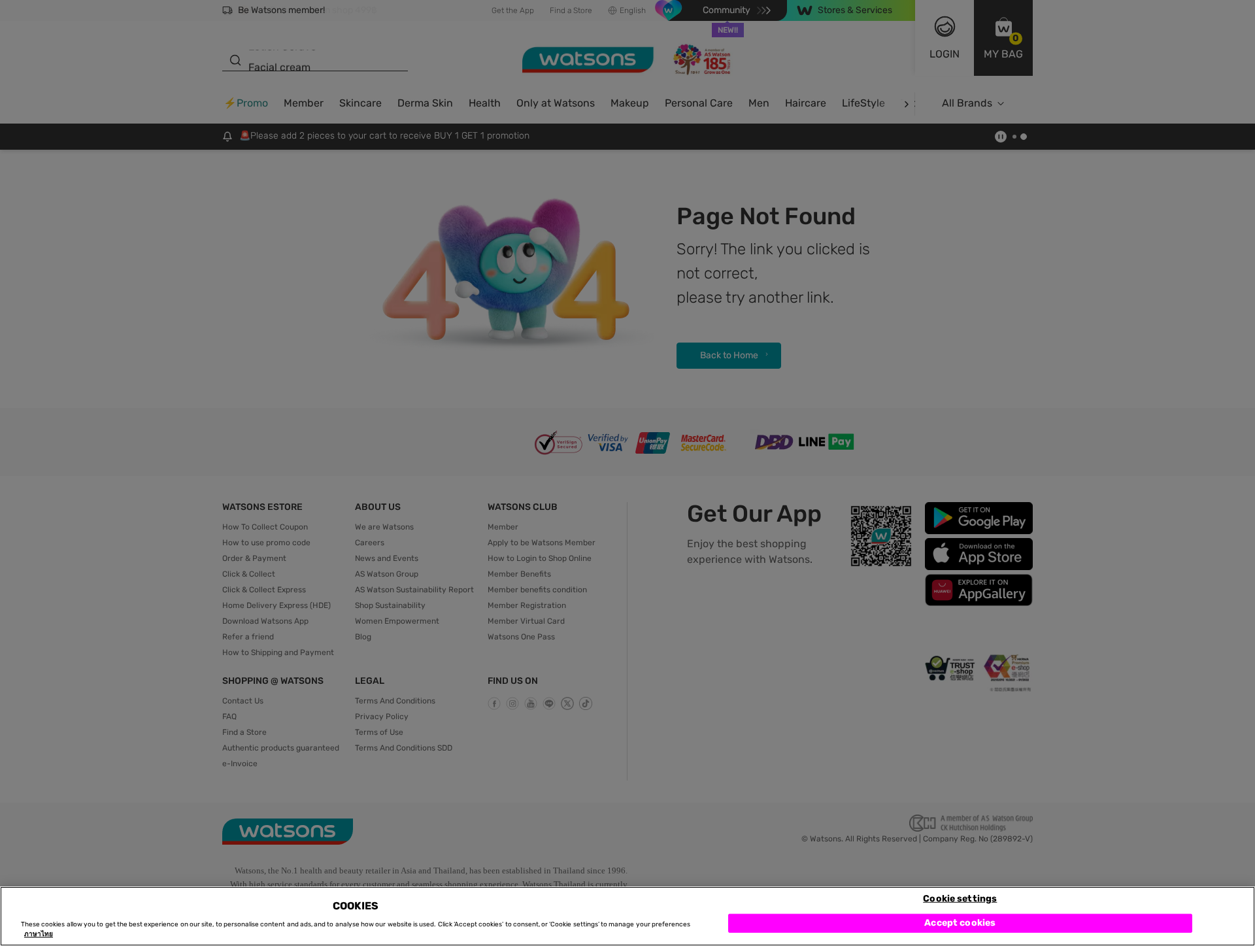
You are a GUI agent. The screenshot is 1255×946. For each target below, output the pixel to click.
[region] (627, 916)
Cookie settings (960, 898)
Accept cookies (960, 922)
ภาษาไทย (38, 934)
